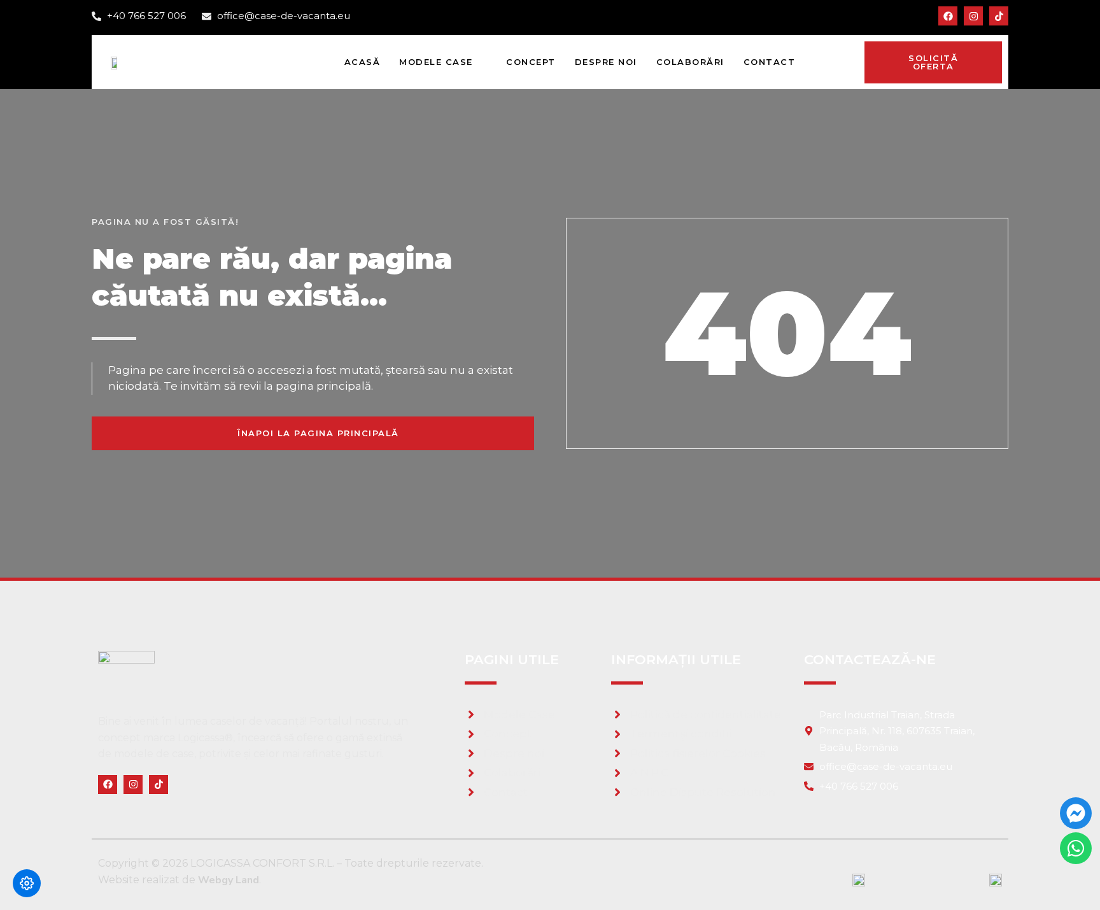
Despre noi (606, 62)
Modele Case (436, 62)
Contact (770, 62)
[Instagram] (973, 15)
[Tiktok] (998, 15)
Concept (531, 62)
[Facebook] (947, 15)
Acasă (362, 62)
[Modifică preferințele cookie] (27, 883)
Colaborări (690, 62)
